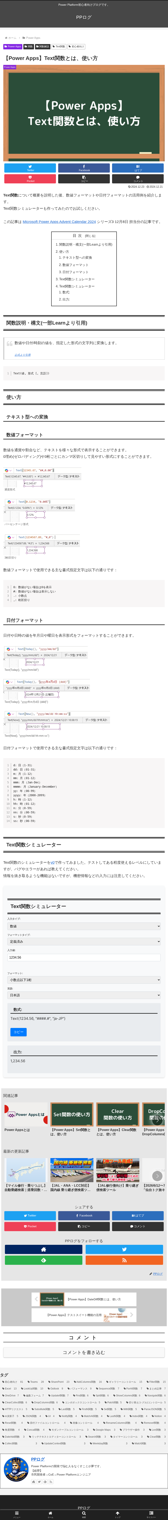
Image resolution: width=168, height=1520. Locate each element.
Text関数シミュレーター (77, 279)
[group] (26, 1121)
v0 (52, 862)
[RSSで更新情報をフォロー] (124, 1260)
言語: (10, 988)
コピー (19, 1032)
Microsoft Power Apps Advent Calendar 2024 (59, 222)
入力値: (11, 950)
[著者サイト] (43, 1249)
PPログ (38, 1459)
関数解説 (44, 46)
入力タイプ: (13, 918)
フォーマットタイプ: (18, 934)
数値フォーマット (75, 265)
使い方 (64, 251)
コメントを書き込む (84, 1352)
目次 (78, 236)
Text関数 (60, 46)
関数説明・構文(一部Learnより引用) (85, 244)
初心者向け (78, 46)
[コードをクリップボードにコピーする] (160, 371)
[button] (84, 178)
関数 (30, 46)
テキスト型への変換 (77, 257)
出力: (66, 299)
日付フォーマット (75, 272)
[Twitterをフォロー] (124, 1249)
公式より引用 (23, 355)
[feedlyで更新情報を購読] (43, 1260)
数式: (66, 292)
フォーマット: (15, 973)
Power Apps (14, 46)
